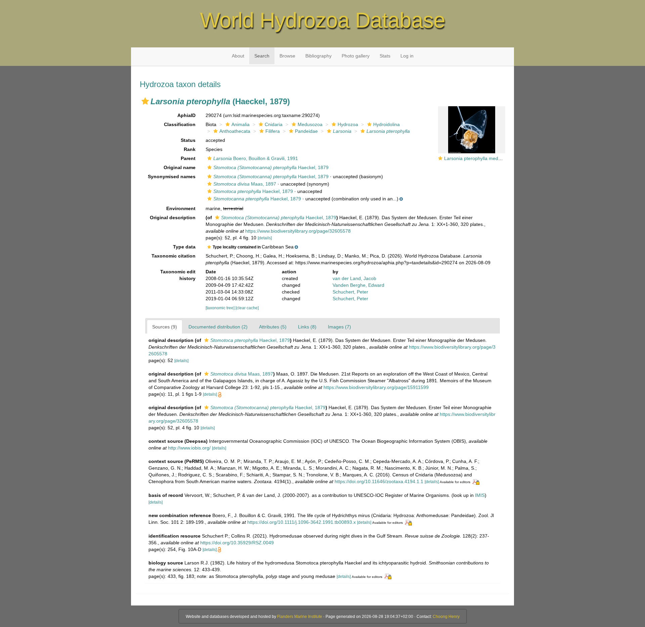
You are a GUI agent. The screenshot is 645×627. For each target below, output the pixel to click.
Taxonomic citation (174, 256)
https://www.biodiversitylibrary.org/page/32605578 (298, 231)
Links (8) (307, 326)
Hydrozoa (348, 124)
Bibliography (318, 55)
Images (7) (339, 326)
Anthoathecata (234, 131)
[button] (145, 101)
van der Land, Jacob (354, 278)
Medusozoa (310, 124)
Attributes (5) (273, 326)
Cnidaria (274, 124)
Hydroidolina (386, 124)
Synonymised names (172, 176)
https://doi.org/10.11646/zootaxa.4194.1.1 (379, 481)
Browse (287, 55)
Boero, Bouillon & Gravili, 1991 (255, 158)
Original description (173, 217)
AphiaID (186, 115)
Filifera (272, 131)
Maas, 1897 (244, 184)
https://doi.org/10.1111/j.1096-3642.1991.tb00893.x (301, 522)
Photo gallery (356, 55)
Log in (407, 55)
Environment (181, 208)
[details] (265, 238)
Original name (180, 167)
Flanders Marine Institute (299, 616)
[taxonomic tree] (220, 308)
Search (261, 55)
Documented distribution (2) (218, 326)
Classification (180, 124)
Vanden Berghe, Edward (358, 285)
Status (188, 140)
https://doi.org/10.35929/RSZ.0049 (237, 542)
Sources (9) (164, 326)
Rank (190, 149)
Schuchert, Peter (350, 292)
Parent (188, 158)
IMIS (480, 495)
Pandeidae (306, 131)
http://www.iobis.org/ (189, 447)
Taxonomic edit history (178, 275)
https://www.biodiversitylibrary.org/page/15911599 (376, 387)
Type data (184, 246)
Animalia (240, 124)
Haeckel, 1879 (271, 167)
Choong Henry (446, 616)
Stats (385, 55)
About (238, 55)
